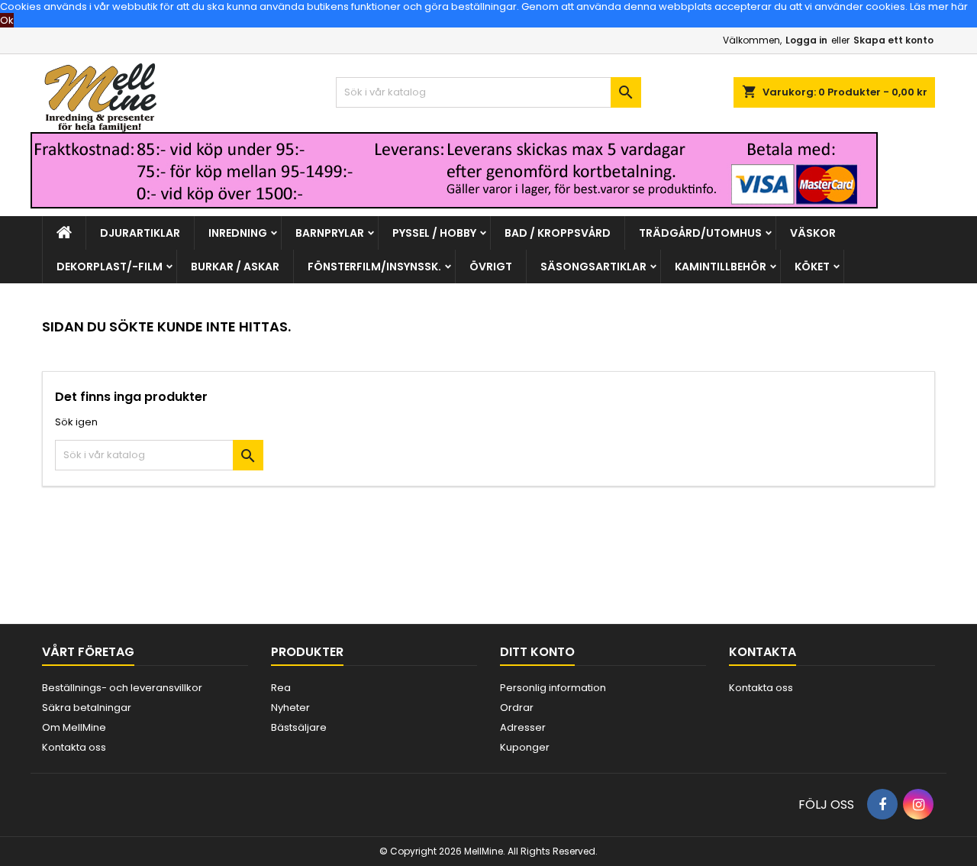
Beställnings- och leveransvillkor (122, 687)
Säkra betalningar (86, 707)
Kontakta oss (74, 747)
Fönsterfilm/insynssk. (374, 266)
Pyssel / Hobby (434, 233)
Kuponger (525, 747)
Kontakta (762, 652)
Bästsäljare (299, 727)
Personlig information (553, 687)
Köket (812, 266)
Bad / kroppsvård (558, 233)
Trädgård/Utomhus (700, 233)
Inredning (237, 233)
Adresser (523, 727)
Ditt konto (537, 652)
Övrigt (490, 266)
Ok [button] (7, 20)
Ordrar (517, 707)
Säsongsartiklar (593, 266)
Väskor (813, 233)
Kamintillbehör (720, 266)
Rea (281, 687)
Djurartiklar (140, 233)
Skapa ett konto (893, 40)
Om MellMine (74, 727)
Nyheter (290, 707)
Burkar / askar (235, 266)
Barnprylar (329, 233)
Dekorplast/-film (109, 266)
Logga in (806, 40)
